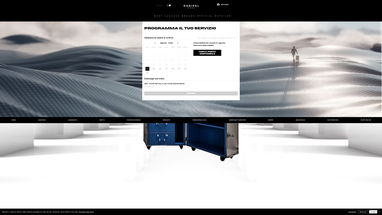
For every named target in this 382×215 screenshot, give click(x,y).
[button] (169, 5)
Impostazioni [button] (352, 212)
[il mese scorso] (155, 43)
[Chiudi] (379, 211)
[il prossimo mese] (177, 43)
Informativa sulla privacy (86, 212)
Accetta (373, 212)
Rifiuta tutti (363, 212)
